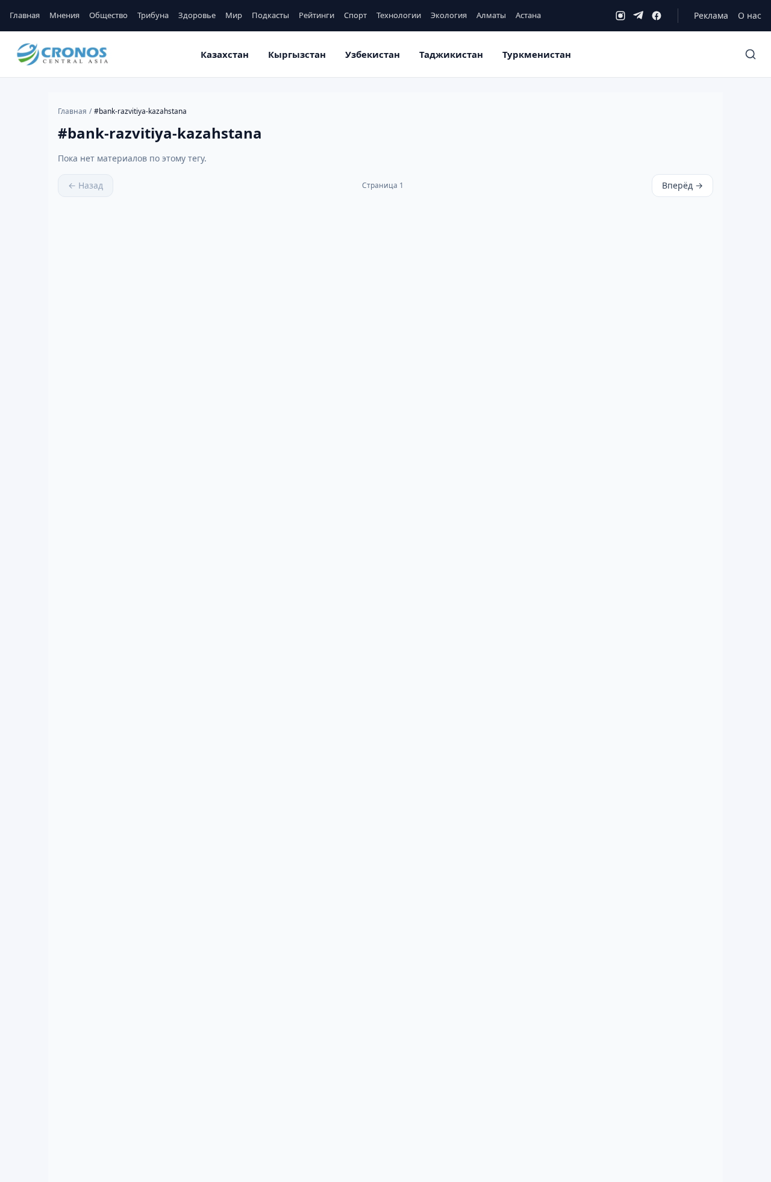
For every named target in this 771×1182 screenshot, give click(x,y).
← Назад (85, 185)
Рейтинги (316, 15)
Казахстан (225, 54)
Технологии (398, 15)
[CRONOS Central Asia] (62, 54)
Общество (108, 15)
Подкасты (270, 15)
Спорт (355, 15)
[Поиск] (750, 54)
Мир (233, 15)
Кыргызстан (297, 54)
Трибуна (153, 15)
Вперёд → (682, 185)
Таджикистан (451, 54)
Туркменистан (536, 54)
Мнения (64, 15)
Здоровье (197, 15)
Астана (528, 15)
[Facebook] (656, 15)
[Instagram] (620, 15)
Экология (449, 15)
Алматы (491, 15)
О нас (749, 15)
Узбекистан (372, 54)
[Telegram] (638, 15)
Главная (25, 15)
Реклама (711, 15)
